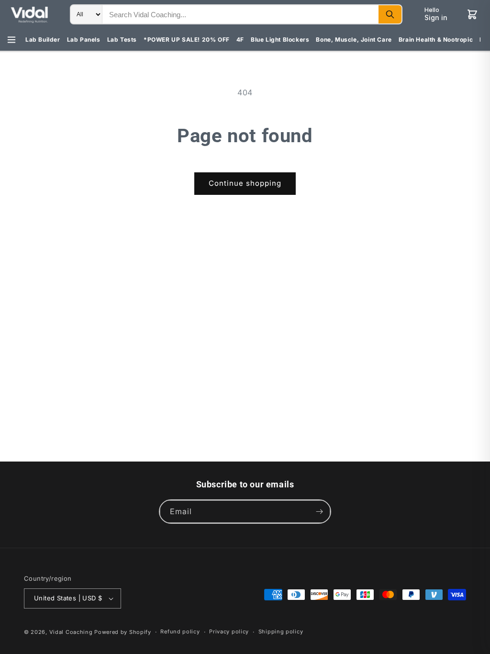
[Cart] (472, 14)
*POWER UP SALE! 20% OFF (187, 39)
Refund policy (180, 631)
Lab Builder (42, 39)
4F (240, 39)
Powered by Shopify (122, 632)
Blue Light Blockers (280, 39)
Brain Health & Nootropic (436, 39)
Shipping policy (280, 631)
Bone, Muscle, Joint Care (353, 39)
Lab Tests (122, 39)
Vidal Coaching (71, 632)
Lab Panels (83, 39)
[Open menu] (11, 39)
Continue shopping (245, 183)
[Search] (390, 14)
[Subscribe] (319, 511)
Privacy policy (229, 631)
